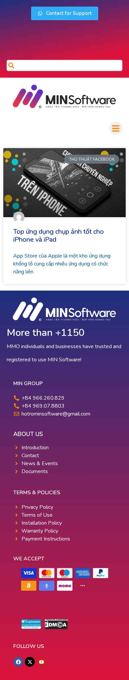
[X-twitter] (30, 662)
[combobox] (64, 65)
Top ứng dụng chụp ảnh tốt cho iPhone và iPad (58, 235)
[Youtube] (41, 662)
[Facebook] (18, 662)
